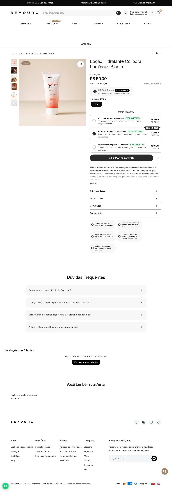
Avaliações (16, 451)
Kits (85, 469)
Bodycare (88, 451)
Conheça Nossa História (22, 447)
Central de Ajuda (42, 447)
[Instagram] (144, 422)
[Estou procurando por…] (118, 13)
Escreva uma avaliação (86, 362)
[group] (52, 92)
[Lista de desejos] (151, 13)
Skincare (88, 447)
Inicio (13, 53)
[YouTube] (151, 422)
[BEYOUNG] (24, 13)
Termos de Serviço (68, 456)
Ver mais (93, 183)
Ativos (87, 460)
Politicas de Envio (68, 451)
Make (86, 456)
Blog (13, 460)
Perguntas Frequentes (45, 456)
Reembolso (65, 460)
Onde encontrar (42, 451)
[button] (126, 121)
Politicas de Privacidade (71, 447)
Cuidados (88, 465)
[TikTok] (158, 422)
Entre (132, 14)
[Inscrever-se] (154, 458)
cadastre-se (142, 14)
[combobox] (81, 13)
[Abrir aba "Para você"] (165, 471)
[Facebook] (136, 422)
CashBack (15, 456)
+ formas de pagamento (152, 83)
